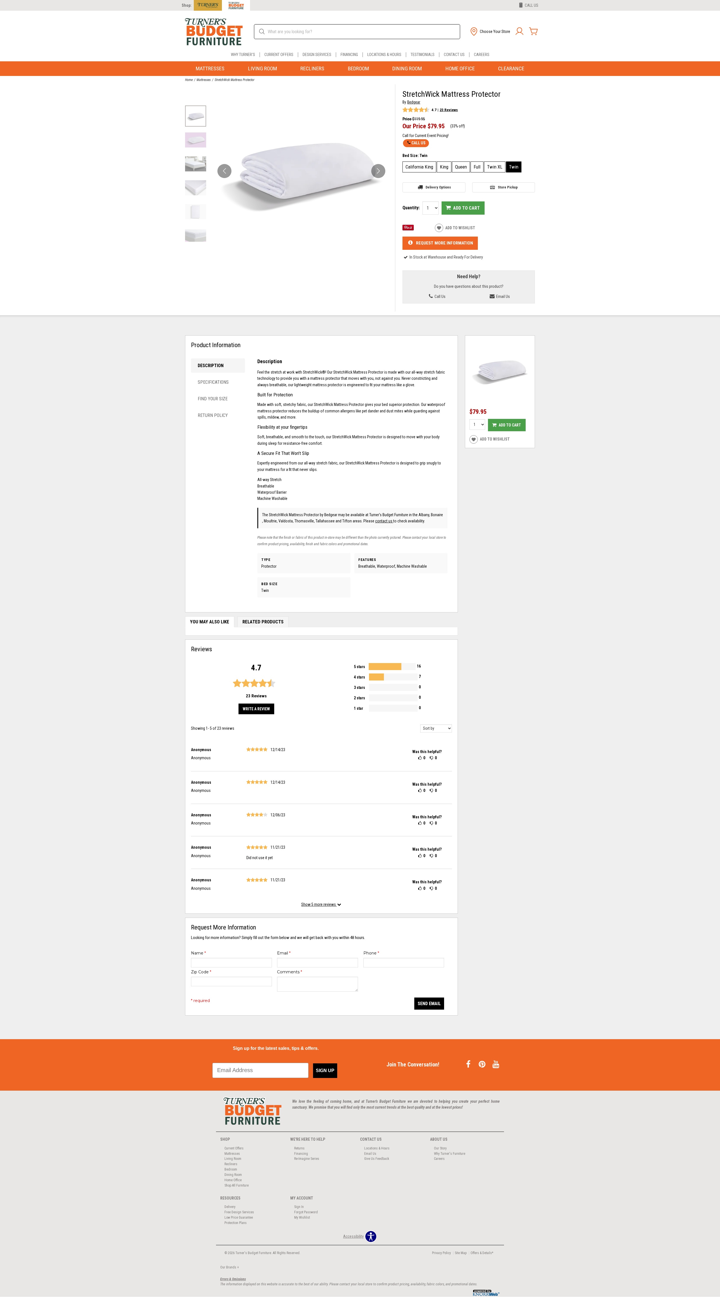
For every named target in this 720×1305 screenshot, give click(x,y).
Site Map (461, 1253)
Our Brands (229, 1267)
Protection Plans (235, 1223)
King (444, 167)
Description (211, 365)
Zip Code (201, 971)
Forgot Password (306, 1212)
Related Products (263, 622)
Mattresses (210, 68)
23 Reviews (449, 109)
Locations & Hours (384, 54)
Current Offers (278, 54)
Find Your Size (213, 398)
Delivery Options (438, 187)
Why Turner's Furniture (449, 1153)
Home (189, 80)
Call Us (418, 143)
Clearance (511, 68)
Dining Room (407, 68)
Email (284, 953)
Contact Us (454, 54)
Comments (289, 971)
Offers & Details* (482, 1253)
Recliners (312, 68)
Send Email (429, 1003)
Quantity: (411, 208)
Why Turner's (243, 54)
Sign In (299, 1207)
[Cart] (533, 31)
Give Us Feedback (376, 1159)
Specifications (213, 382)
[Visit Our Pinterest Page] (482, 1064)
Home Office (460, 68)
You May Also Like (209, 622)
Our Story (440, 1148)
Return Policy (213, 415)
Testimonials (423, 54)
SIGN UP (325, 1070)
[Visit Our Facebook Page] (469, 1064)
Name (198, 953)
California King (419, 167)
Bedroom (358, 68)
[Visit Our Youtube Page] (495, 1064)
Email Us (502, 296)
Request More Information (444, 242)
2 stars (359, 698)
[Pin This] (408, 229)
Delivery (229, 1207)
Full (477, 167)
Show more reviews (319, 904)
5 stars (359, 666)
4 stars (359, 677)
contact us (384, 521)
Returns (299, 1148)
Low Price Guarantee (238, 1217)
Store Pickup (508, 187)
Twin (513, 167)
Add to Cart (466, 208)
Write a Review (256, 709)
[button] (489, 31)
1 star (358, 708)
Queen (461, 167)
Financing (349, 54)
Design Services (317, 54)
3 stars (359, 687)
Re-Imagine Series (306, 1159)
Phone (371, 953)
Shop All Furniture (236, 1185)
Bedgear (413, 102)
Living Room (262, 68)
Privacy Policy (441, 1253)
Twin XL (494, 167)
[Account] (519, 31)
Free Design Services (239, 1212)
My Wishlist (302, 1217)
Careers (481, 54)
